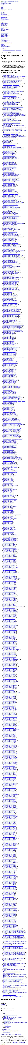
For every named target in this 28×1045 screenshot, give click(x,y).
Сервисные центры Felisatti (9, 637)
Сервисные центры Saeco (9, 818)
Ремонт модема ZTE (8, 322)
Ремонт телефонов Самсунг (9, 456)
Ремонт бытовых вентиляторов (10, 175)
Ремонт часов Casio (7, 478)
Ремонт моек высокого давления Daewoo (12, 323)
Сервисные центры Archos (9, 561)
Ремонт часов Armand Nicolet (10, 470)
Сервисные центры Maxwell (9, 747)
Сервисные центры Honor (9, 691)
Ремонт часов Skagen (8, 512)
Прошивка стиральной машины (10, 138)
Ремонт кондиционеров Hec (9, 284)
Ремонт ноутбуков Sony (8, 383)
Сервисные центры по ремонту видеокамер (13, 930)
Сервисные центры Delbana (9, 610)
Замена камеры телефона (9, 92)
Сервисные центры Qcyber (9, 801)
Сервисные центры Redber (9, 541)
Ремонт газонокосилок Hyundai (10, 219)
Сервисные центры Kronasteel (10, 725)
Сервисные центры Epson (9, 631)
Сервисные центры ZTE (9, 884)
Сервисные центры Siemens (9, 826)
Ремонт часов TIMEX (8, 516)
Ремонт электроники (8, 537)
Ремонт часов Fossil (7, 488)
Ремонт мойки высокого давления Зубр (12, 330)
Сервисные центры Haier (9, 675)
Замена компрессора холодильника (11, 97)
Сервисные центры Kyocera (9, 730)
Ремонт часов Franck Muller (9, 489)
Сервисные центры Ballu (9, 568)
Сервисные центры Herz (9, 682)
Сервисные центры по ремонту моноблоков (13, 935)
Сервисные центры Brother (9, 587)
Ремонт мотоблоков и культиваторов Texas (13, 356)
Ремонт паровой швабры (9, 391)
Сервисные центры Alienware (10, 552)
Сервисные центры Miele (9, 756)
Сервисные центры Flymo (9, 643)
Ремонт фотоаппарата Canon (9, 464)
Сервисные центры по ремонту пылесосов (13, 946)
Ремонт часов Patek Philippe (9, 506)
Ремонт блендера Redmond (9, 163)
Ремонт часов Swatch (8, 513)
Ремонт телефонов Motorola (9, 452)
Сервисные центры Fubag (9, 647)
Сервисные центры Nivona (9, 774)
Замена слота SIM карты (9, 116)
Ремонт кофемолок (7, 299)
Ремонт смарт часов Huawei (9, 414)
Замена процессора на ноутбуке (10, 108)
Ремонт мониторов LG (8, 341)
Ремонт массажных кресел (9, 306)
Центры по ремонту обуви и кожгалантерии (13, 988)
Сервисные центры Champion (10, 595)
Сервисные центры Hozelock (10, 693)
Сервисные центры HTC (9, 672)
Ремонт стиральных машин (10, 1015)
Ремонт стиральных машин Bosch (11, 434)
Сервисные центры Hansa (9, 680)
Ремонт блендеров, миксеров (10, 164)
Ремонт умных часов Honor (9, 462)
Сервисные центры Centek (9, 594)
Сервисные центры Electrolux (10, 625)
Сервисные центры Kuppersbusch (11, 729)
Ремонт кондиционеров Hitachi (10, 287)
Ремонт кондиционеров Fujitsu (10, 282)
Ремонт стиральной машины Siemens (11, 429)
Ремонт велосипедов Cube (9, 181)
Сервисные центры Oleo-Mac (10, 783)
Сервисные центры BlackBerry (10, 579)
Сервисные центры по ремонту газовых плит (13, 931)
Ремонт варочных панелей (9, 179)
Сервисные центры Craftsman (10, 601)
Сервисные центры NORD (9, 763)
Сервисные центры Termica (9, 853)
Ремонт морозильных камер (9, 348)
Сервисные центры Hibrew (9, 684)
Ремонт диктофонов (8, 230)
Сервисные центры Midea (9, 755)
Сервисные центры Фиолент (10, 926)
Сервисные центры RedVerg (9, 807)
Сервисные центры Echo (9, 619)
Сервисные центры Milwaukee (10, 757)
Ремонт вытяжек (7, 211)
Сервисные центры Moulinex (10, 762)
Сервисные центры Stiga (9, 839)
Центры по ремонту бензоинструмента (12, 980)
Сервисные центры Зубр (9, 909)
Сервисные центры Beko (9, 573)
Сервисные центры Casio (9, 593)
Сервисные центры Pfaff (9, 790)
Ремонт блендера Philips (8, 162)
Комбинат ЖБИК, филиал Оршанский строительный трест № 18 (12, 1018)
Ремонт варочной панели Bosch (10, 178)
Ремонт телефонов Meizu (9, 451)
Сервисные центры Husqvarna (10, 695)
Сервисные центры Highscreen (10, 685)
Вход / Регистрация (16, 1034)
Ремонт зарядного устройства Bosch (11, 244)
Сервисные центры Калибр (9, 911)
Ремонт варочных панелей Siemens (11, 180)
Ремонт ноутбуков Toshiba (9, 385)
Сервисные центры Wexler (9, 875)
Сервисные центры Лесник (9, 915)
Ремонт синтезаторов (8, 405)
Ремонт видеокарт (7, 187)
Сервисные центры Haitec (9, 676)
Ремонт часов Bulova (8, 474)
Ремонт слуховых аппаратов (9, 413)
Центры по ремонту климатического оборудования (15, 982)
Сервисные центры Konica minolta (11, 721)
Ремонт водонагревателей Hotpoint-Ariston (13, 202)
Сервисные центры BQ (8, 566)
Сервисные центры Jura (8, 712)
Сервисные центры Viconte (9, 867)
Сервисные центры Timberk (9, 859)
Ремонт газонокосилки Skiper (10, 217)
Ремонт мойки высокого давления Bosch (12, 326)
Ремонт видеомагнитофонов (9, 192)
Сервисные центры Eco (8, 620)
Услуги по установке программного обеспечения (14, 977)
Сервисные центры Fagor (9, 635)
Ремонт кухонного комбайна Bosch (11, 301)
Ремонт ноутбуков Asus (8, 368)
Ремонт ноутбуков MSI (8, 379)
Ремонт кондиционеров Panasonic (11, 289)
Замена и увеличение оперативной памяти (13, 91)
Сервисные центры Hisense (9, 687)
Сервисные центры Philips (9, 791)
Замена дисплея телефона (9, 88)
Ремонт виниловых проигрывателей (11, 199)
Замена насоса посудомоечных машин (12, 105)
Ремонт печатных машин (9, 393)
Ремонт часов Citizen (8, 481)
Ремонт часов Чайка (8, 533)
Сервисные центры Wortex (9, 878)
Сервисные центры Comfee (9, 598)
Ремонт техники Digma (8, 461)
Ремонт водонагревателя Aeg (10, 203)
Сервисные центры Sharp (9, 823)
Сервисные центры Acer (9, 546)
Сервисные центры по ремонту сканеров (12, 947)
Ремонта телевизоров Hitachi (10, 540)
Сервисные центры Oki (8, 780)
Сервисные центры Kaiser (9, 713)
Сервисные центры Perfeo (9, 789)
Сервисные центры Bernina (9, 576)
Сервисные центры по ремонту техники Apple (14, 952)
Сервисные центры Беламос (9, 900)
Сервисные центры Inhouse (9, 702)
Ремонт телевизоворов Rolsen (10, 443)
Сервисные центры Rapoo (9, 804)
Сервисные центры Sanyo (9, 819)
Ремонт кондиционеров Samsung (10, 290)
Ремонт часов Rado (7, 508)
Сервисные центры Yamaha (9, 882)
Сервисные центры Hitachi (9, 688)
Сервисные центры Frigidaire (10, 646)
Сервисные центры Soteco (9, 837)
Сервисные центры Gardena (9, 654)
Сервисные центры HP (8, 671)
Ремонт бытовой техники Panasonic (11, 174)
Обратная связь (6, 1032)
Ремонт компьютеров (8, 276)
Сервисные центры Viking (9, 870)
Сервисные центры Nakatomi (10, 764)
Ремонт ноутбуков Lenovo (9, 377)
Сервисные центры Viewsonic (10, 868)
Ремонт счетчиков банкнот (9, 442)
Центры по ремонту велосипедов (11, 981)
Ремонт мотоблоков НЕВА (9, 353)
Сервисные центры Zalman (9, 886)
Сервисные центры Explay (9, 633)
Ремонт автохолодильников (9, 146)
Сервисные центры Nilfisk (9, 773)
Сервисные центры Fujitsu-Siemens (11, 649)
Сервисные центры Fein (8, 636)
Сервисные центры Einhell (9, 623)
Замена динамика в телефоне (10, 87)
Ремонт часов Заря (7, 523)
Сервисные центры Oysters (9, 784)
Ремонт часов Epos (7, 486)
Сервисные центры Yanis (9, 883)
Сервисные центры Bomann (9, 581)
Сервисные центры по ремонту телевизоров (13, 951)
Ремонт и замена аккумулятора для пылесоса (13, 250)
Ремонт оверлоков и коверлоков (10, 388)
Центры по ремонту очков (9, 991)
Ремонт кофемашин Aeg (8, 293)
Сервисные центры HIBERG (10, 669)
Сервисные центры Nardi (9, 766)
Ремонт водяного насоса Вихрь (10, 205)
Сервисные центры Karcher (9, 714)
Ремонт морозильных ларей (9, 349)
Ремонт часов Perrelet (8, 507)
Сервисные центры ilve (8, 895)
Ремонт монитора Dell (8, 332)
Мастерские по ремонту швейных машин (12, 135)
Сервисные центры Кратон (9, 914)
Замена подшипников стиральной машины (13, 107)
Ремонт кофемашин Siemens (9, 295)
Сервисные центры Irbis (8, 703)
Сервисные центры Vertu (9, 864)
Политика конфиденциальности (10, 1030)
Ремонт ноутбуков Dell (8, 371)
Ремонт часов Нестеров (8, 527)
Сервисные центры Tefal (9, 849)
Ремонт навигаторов (8, 360)
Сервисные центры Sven (9, 846)
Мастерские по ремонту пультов (10, 134)
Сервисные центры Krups (9, 726)
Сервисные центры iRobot (9, 894)
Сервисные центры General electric (11, 659)
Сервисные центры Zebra (9, 888)
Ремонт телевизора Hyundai (9, 445)
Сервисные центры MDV (9, 742)
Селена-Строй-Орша (9, 1019)
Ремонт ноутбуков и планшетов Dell (11, 386)
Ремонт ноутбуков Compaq (9, 369)
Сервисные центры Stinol (9, 840)
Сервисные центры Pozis (9, 796)
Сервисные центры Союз (9, 922)
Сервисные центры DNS (9, 605)
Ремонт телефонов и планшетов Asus (12, 458)
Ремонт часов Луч (7, 524)
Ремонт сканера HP (7, 408)
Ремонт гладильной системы (10, 227)
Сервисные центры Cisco (9, 597)
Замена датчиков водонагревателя (11, 85)
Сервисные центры (7, 50)
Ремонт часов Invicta (8, 494)
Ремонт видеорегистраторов (9, 195)
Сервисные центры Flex (8, 642)
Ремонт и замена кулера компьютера (11, 251)
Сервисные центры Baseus (9, 571)
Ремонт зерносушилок (8, 249)
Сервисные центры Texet (9, 855)
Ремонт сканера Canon (8, 407)
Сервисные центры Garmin (9, 657)
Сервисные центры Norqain (9, 775)
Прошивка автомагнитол (9, 137)
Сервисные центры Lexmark (9, 736)
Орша (4, 48)
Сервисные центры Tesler (9, 854)
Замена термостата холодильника (11, 121)
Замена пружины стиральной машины (12, 109)
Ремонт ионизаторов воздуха (10, 262)
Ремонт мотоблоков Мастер (9, 352)
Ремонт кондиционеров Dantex (10, 279)
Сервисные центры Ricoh (9, 810)
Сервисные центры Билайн (9, 902)
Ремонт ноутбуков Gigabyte (9, 374)
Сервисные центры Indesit (9, 699)
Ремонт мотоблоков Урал (9, 355)
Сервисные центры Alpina (9, 554)
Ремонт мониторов (7, 334)
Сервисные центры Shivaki (9, 824)
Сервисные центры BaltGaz (9, 570)
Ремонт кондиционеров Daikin (10, 278)
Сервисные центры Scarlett (9, 821)
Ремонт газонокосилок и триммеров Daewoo (13, 223)
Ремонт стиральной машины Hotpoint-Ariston (13, 424)
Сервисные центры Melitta (9, 751)
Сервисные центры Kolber (9, 719)
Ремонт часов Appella (8, 469)
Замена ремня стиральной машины (11, 112)
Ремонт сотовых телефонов (9, 418)
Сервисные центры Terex (9, 851)
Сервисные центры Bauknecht (10, 572)
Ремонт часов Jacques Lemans (10, 495)
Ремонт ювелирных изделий (9, 539)
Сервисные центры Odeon (9, 779)
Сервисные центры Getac (9, 661)
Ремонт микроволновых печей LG (11, 319)
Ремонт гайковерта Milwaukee (10, 224)
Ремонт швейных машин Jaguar (10, 535)
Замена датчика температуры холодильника (13, 83)
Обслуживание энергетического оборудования (14, 136)
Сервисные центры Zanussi (9, 887)
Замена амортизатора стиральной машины (13, 78)
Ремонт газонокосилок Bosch (10, 218)
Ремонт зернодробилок (8, 247)
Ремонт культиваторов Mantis (10, 300)
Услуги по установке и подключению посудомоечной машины (12, 972)
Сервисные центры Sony (9, 834)
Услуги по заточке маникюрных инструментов (14, 963)
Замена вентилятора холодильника (11, 81)
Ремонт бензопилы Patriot (9, 154)
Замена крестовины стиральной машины (12, 99)
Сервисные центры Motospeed (10, 761)
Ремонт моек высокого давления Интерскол (13, 325)
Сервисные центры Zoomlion (10, 890)
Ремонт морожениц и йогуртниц (10, 347)
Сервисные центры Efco (9, 622)
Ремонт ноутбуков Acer (8, 366)
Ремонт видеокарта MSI (8, 190)
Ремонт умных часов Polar (9, 463)
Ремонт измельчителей (8, 260)
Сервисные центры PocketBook (10, 794)
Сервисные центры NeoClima (10, 769)
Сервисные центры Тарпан (9, 924)
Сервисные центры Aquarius (9, 560)
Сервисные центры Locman (9, 739)
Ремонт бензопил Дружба (9, 152)
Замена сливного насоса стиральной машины (13, 114)
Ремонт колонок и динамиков (10, 273)
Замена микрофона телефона (10, 104)
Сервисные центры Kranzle (9, 723)
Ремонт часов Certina (8, 479)
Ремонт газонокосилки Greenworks (11, 216)
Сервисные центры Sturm (9, 842)
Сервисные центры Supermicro (10, 844)
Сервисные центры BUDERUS (10, 567)
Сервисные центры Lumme (9, 741)
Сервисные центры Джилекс (10, 908)
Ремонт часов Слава (8, 530)
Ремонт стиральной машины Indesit (11, 425)
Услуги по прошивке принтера (10, 965)
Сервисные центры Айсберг (9, 898)
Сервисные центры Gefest (9, 658)
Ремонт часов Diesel (8, 483)
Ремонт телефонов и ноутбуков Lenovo (12, 457)
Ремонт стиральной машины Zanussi (11, 431)
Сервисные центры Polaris (9, 795)
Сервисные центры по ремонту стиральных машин (15, 948)
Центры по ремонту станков (9, 995)
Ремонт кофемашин (7, 292)
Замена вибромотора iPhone (9, 82)
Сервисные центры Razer (9, 805)
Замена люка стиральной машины (11, 102)
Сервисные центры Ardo (9, 562)
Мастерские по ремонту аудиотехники (12, 129)
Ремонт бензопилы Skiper (9, 156)
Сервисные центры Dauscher (10, 609)
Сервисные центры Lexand (9, 735)
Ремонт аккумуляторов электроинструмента (13, 148)
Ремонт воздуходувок (8, 206)
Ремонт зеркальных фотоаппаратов (11, 246)
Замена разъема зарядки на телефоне (11, 110)
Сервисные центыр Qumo (9, 959)
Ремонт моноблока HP (8, 344)
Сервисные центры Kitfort (9, 718)
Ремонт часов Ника (7, 528)
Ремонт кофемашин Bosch (9, 294)
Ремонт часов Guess (7, 491)
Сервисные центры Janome (9, 708)
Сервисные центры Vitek (9, 871)
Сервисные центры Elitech (9, 626)
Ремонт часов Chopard (8, 480)
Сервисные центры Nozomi (9, 777)
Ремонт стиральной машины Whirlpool (12, 430)
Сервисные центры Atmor (9, 565)
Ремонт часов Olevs (7, 501)
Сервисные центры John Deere (10, 709)
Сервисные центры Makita (9, 745)
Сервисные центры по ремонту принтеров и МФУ (15, 941)
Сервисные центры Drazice (9, 617)
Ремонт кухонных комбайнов (10, 303)
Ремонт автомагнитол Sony (9, 145)
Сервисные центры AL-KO (9, 544)
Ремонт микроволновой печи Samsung (12, 314)
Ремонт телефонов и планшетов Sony (12, 459)
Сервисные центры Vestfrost (9, 866)
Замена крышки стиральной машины (11, 101)
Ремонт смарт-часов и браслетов (10, 417)
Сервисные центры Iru (8, 704)
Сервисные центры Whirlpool (10, 876)
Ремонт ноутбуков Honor (9, 375)
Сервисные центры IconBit (9, 697)
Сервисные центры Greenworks (10, 666)
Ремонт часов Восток (8, 522)
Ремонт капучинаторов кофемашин (11, 266)
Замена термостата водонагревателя (11, 120)
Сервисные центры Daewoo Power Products (13, 606)
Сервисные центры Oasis (9, 778)
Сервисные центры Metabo (9, 752)
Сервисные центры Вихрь (9, 906)
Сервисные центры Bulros (9, 588)
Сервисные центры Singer (9, 827)
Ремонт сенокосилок (8, 404)
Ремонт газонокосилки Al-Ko (10, 214)
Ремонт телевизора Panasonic (10, 447)
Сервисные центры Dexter (9, 616)
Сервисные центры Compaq (9, 600)
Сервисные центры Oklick (9, 781)
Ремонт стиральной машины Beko (11, 421)
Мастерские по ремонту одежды (10, 132)
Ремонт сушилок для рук (9, 440)
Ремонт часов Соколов (8, 532)
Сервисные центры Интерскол (10, 910)
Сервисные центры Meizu (9, 750)
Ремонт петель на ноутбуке (9, 392)
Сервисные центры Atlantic (9, 563)
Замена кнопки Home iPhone (9, 96)
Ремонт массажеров (7, 305)
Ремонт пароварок (7, 390)
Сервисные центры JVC (8, 706)
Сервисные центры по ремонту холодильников (14, 954)
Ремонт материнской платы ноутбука (11, 311)
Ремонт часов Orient (8, 503)
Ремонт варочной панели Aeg (10, 176)
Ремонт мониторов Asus (8, 337)
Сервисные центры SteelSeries (10, 838)
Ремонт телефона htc (8, 448)
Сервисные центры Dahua (9, 608)
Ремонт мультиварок (8, 358)
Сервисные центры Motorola (9, 759)
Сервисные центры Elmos (9, 627)
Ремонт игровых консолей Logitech (11, 254)
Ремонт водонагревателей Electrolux (11, 201)
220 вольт (7, 1027)
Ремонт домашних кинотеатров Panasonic (12, 236)
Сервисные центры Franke (9, 644)
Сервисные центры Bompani (9, 582)
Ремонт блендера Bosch (8, 161)
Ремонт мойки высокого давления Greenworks (14, 328)
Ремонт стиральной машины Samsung (12, 428)
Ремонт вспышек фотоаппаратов (10, 208)
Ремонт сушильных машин (9, 441)
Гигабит (6, 1016)
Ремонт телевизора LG (8, 446)
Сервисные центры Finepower (10, 641)
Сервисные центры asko (8, 892)
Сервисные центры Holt (8, 690)
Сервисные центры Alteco (9, 555)
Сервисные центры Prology (9, 799)
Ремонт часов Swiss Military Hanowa (11, 514)
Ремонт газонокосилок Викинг (10, 222)
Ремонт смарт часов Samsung (10, 415)
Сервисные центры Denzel (9, 614)
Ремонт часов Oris (7, 505)
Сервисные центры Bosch (9, 583)
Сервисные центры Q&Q (9, 800)
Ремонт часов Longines (8, 497)
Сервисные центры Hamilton (10, 677)
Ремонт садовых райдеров (9, 403)
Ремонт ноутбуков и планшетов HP (11, 387)
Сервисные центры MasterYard (10, 746)
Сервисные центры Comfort (9, 599)
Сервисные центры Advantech (10, 549)
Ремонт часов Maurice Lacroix (10, 499)
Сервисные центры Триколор (10, 925)
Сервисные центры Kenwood (10, 717)
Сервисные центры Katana (9, 715)
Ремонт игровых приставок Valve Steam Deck (13, 259)
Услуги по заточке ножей (9, 964)
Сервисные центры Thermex (9, 856)
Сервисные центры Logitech (9, 740)
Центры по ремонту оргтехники (10, 990)
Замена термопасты (7, 119)
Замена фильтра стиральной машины (11, 123)
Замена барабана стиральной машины (12, 80)
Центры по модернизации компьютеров (12, 979)
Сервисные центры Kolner (9, 720)
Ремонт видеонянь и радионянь (10, 194)
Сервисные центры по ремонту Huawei (12, 928)
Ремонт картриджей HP (8, 267)
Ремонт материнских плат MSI (10, 310)
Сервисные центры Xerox (9, 881)
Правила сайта (6, 1029)
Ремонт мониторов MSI (8, 342)
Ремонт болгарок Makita (8, 172)
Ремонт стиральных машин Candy (11, 435)
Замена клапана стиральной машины (11, 94)
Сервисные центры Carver (9, 592)
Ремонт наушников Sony (9, 364)
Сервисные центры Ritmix (9, 812)
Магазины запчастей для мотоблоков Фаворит (14, 127)
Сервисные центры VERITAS (10, 862)
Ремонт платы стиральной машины (11, 394)
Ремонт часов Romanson (8, 511)
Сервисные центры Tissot (9, 860)
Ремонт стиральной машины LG (10, 426)
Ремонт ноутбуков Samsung (9, 382)
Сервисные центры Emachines (10, 630)
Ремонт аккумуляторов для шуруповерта (12, 147)
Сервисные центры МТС (9, 916)
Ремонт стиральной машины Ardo (11, 420)
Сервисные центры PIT (8, 785)
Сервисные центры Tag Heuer (10, 848)
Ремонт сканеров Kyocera (9, 412)
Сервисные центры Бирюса (9, 903)
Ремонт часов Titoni (7, 517)
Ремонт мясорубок (7, 359)
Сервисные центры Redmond (10, 808)
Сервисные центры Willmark (9, 877)
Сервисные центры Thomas (9, 857)
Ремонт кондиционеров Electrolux (11, 281)
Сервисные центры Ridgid (9, 811)
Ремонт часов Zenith (8, 521)
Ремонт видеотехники (8, 197)
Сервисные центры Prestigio (9, 797)
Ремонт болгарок (7, 169)
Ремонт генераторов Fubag (9, 225)
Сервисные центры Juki (8, 710)
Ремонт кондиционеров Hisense (10, 285)
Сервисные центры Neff (8, 768)
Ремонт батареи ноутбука (9, 151)
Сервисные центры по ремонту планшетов (13, 937)
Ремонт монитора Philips (9, 333)
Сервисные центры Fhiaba (9, 639)
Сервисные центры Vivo (9, 872)
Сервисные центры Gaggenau (10, 650)
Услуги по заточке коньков (9, 962)
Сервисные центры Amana (9, 556)
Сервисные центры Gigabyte (9, 663)
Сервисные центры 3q (8, 543)
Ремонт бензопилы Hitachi (9, 153)
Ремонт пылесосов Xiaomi (9, 402)
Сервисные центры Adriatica (9, 548)
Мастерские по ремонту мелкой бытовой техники (14, 130)
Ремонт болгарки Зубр (8, 165)
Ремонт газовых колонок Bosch (10, 213)
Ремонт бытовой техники (9, 173)
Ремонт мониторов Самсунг (9, 343)
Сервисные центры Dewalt (9, 615)
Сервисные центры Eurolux (9, 632)
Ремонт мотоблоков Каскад (9, 350)
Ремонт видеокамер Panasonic (10, 185)
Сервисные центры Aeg (8, 550)
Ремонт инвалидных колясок (10, 261)
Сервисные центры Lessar (9, 734)
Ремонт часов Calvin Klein (9, 475)
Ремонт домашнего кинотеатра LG (11, 234)
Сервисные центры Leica (9, 733)
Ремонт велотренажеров (8, 183)
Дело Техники (7, 1026)
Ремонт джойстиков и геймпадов (11, 229)
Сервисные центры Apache (9, 557)
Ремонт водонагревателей (9, 200)
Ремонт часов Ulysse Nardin (9, 518)
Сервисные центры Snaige (9, 832)
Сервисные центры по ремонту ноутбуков (13, 936)
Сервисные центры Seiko (9, 822)
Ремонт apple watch (7, 140)
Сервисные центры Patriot (9, 786)
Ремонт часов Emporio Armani (10, 485)
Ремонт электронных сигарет (10, 538)
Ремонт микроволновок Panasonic (11, 316)
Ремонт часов (6, 468)
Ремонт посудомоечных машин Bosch (12, 399)
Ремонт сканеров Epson (8, 410)
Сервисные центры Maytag (9, 748)
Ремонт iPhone (6, 141)
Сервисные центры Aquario (9, 559)
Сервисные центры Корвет (9, 913)
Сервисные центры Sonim (9, 833)
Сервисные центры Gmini (9, 664)
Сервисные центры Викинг (9, 905)
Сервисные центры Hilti (8, 686)
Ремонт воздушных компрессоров (11, 207)
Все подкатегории (16, 50)
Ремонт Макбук (6, 142)
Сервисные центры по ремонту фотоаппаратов (14, 953)
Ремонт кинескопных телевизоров (11, 272)
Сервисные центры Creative (9, 603)
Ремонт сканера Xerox (8, 409)
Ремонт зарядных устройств (9, 245)
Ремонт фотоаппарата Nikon (9, 466)
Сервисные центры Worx (9, 879)
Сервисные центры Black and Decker (11, 578)
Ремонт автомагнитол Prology (10, 143)
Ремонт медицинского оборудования (11, 312)
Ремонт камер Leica (7, 265)
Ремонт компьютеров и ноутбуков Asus (12, 277)
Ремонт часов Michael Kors (9, 500)
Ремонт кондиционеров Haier (10, 283)
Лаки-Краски (7, 1021)
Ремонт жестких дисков (8, 241)
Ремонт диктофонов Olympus (10, 232)
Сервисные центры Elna (8, 628)
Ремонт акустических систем (10, 150)
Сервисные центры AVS (9, 545)
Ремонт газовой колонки (9, 212)
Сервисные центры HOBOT (9, 670)
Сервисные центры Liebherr (9, 737)
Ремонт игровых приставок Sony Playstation (13, 257)
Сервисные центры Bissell (9, 577)
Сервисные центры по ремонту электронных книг (15, 955)
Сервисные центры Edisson (9, 621)
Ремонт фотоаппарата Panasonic (10, 467)
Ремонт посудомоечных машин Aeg (11, 398)
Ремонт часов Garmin (8, 490)
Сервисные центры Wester (9, 873)
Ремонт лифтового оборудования (11, 304)
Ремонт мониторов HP (8, 339)
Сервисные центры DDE (9, 604)
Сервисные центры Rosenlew (10, 816)
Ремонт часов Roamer (8, 510)
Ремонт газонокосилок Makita (10, 221)
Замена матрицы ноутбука (9, 103)
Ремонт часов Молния (8, 526)
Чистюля (3, 1004)
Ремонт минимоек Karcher (9, 320)
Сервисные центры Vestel (9, 865)
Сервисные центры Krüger (9, 728)
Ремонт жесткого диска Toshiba (10, 243)
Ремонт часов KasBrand (8, 496)
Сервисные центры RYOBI (9, 802)
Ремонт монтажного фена (9, 345)
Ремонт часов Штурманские (9, 534)
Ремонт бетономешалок (8, 159)
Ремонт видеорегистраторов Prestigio (11, 196)
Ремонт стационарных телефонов (11, 419)
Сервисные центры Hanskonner (10, 681)
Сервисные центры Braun (9, 586)
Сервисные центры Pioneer (9, 793)
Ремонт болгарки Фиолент (9, 168)
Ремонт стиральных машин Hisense (11, 436)
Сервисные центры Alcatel (9, 551)
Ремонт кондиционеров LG (9, 288)
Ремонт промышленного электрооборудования (14, 401)
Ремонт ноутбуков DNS (8, 370)
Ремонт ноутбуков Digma (9, 372)
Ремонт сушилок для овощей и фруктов (12, 439)
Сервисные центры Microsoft (10, 753)
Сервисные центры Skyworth (10, 829)
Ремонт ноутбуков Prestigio (9, 381)
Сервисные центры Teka (9, 850)
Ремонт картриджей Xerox (9, 268)
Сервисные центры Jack (8, 707)
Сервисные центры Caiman (9, 590)
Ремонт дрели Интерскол (9, 238)
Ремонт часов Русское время (9, 529)
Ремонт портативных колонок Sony (11, 396)
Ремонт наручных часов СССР (10, 361)
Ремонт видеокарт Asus (8, 189)
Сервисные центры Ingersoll (9, 701)
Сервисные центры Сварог (9, 921)
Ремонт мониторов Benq (9, 338)
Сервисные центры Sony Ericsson (11, 835)
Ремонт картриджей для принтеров (11, 270)
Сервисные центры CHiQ (9, 589)
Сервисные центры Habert (9, 674)
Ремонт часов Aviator (8, 473)
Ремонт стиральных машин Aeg (10, 432)
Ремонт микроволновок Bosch (10, 315)
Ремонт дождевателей (8, 233)
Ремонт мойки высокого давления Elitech (12, 327)
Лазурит (6, 1024)
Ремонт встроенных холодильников (11, 210)
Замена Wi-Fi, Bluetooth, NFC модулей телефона (14, 76)
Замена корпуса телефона (9, 98)
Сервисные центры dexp (9, 893)
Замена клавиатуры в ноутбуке (10, 93)
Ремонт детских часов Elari (9, 228)
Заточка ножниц (7, 124)
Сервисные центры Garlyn (9, 655)
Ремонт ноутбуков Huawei (9, 376)
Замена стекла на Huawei (9, 118)
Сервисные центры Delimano (10, 611)
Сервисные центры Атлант (9, 899)
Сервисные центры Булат (9, 904)
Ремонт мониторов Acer (8, 336)
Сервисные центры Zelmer (9, 889)
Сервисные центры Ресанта (9, 920)
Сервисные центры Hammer (9, 679)
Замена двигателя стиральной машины (12, 86)
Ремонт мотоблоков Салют (9, 354)
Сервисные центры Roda (9, 813)
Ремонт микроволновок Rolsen (10, 317)
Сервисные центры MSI (8, 744)
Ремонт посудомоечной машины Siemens (12, 397)
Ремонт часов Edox (7, 484)
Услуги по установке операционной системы (13, 976)
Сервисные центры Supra (9, 845)
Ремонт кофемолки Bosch (9, 298)
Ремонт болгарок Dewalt (9, 170)
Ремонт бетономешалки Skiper (10, 157)
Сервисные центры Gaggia (9, 652)
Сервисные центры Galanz (9, 653)
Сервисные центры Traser (9, 861)
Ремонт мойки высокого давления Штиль (13, 331)
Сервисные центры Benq (9, 575)
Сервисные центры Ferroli (9, 638)
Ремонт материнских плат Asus (10, 308)
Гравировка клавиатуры (8, 75)
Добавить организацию (6, 1034)
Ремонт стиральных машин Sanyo (11, 437)
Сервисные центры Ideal (9, 698)
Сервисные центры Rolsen (9, 815)
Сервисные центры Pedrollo (9, 788)
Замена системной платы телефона (11, 113)
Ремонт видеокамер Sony (9, 186)
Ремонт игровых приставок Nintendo (11, 256)
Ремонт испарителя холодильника (11, 263)
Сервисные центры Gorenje (9, 665)
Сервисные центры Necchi (9, 767)
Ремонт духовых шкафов (9, 240)
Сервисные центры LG (8, 731)
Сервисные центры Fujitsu (9, 648)
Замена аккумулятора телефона (10, 77)
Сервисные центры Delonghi (10, 612)
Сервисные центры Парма (9, 919)
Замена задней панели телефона (10, 89)
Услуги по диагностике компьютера (11, 960)
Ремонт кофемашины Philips (9, 296)
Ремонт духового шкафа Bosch (10, 239)
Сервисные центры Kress (9, 724)
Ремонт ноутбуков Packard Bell (10, 380)
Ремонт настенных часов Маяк (10, 363)
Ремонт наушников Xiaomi (9, 365)
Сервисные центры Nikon (9, 772)
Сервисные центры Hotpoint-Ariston (11, 692)
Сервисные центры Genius (9, 660)
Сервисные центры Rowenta (9, 817)
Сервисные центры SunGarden (10, 843)
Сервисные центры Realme (9, 806)
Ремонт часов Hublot (8, 492)
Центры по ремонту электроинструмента (12, 996)
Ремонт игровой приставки (9, 252)
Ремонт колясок (7, 274)
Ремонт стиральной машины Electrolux (12, 423)
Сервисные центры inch (8, 897)
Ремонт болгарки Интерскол (9, 167)
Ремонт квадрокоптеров (8, 271)
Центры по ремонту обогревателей (11, 987)
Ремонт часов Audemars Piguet (10, 472)
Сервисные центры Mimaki (9, 758)
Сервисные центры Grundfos (10, 668)
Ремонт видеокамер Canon (9, 184)
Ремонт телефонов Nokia (9, 453)
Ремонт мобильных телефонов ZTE (11, 321)
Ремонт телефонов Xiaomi (9, 454)
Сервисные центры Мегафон (10, 917)
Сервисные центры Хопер (9, 927)
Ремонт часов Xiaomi (8, 519)
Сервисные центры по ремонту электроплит (13, 958)
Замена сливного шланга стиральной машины (14, 115)
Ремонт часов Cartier (8, 477)
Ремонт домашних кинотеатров (10, 235)
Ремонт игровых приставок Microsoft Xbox (13, 255)
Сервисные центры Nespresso (10, 770)
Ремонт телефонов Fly (8, 450)
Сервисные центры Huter (9, 696)
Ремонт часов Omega (8, 502)
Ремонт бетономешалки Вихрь (10, 158)
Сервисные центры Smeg (9, 830)
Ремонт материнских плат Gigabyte (11, 309)
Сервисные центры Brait (9, 584)
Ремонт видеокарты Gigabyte (10, 191)
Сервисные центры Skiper (9, 828)
